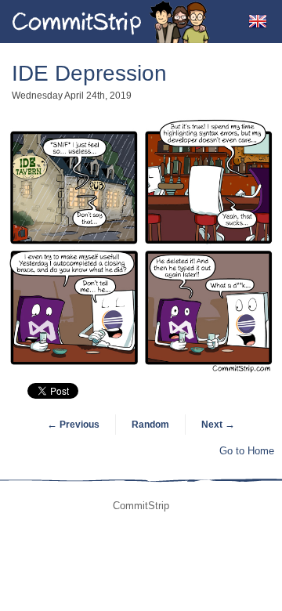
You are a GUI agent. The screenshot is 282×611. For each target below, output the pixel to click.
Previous (73, 424)
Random (150, 424)
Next (218, 424)
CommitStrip (111, 21)
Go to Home (246, 451)
